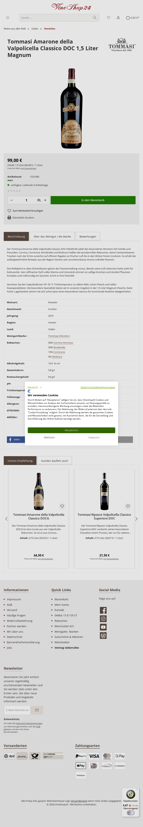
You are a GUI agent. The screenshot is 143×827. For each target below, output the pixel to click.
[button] (35, 387)
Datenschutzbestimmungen (98, 387)
